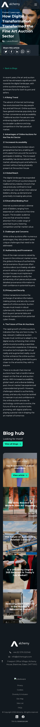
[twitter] (6, 51)
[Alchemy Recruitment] (10, 4)
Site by (20, 721)
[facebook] (11, 51)
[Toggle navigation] (36, 4)
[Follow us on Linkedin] (17, 716)
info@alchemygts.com (22, 657)
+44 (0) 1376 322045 (22, 652)
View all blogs (11, 444)
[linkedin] (17, 51)
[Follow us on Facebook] (23, 716)
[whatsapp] (22, 51)
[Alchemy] (20, 644)
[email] (28, 51)
